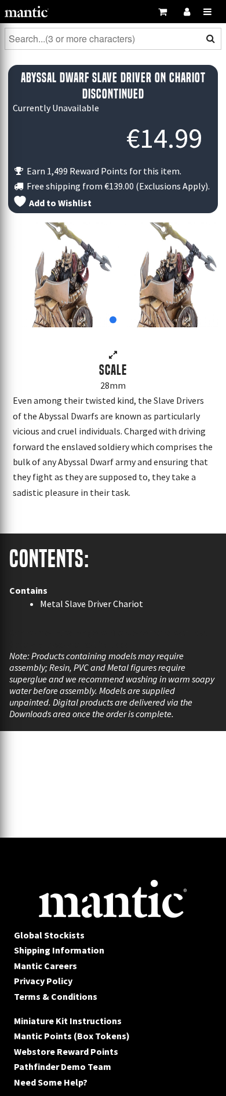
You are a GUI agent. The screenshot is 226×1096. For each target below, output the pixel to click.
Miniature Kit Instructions (68, 1020)
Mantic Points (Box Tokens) (72, 1036)
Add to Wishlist (59, 203)
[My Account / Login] (186, 11)
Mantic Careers (45, 965)
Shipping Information (59, 950)
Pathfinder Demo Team (62, 1066)
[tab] (113, 319)
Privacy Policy (43, 981)
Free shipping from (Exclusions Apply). (117, 186)
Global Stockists (49, 935)
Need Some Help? (51, 1082)
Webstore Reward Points (66, 1051)
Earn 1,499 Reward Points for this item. (103, 171)
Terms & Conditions (55, 996)
